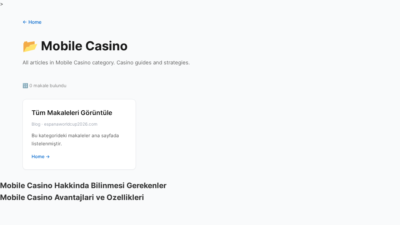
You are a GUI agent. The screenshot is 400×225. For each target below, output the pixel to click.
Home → (41, 156)
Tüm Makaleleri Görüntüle (72, 113)
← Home (32, 22)
